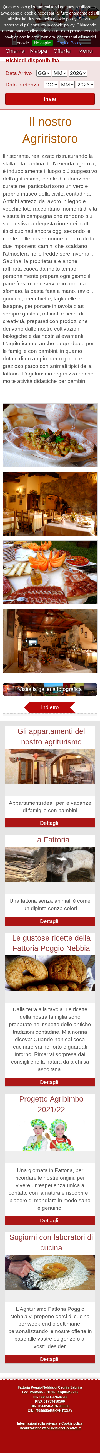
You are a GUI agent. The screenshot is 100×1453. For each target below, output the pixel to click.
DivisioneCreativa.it (65, 1428)
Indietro (50, 707)
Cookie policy (72, 1423)
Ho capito (42, 42)
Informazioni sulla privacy (37, 1423)
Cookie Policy (69, 42)
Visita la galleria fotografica (50, 689)
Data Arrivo (19, 73)
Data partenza (22, 85)
